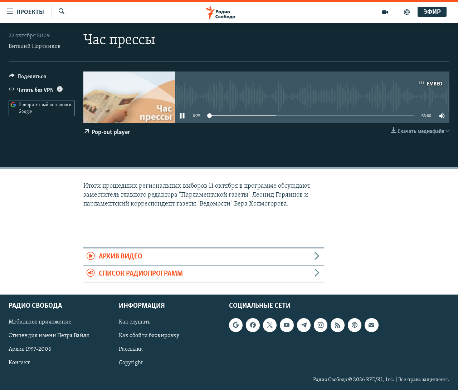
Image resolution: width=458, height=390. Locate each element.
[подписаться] (371, 325)
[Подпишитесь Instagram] (320, 325)
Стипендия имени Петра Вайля (49, 336)
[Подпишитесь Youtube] (286, 325)
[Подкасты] (354, 325)
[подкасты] (407, 12)
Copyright (131, 363)
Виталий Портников (34, 46)
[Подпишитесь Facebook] (252, 325)
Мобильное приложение (40, 322)
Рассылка (131, 349)
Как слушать (134, 322)
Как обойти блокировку (149, 336)
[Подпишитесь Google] (236, 325)
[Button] (27, 78)
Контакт (19, 363)
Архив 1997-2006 (30, 349)
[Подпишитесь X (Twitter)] (270, 325)
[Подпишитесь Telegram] (304, 325)
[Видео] (385, 12)
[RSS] (337, 325)
